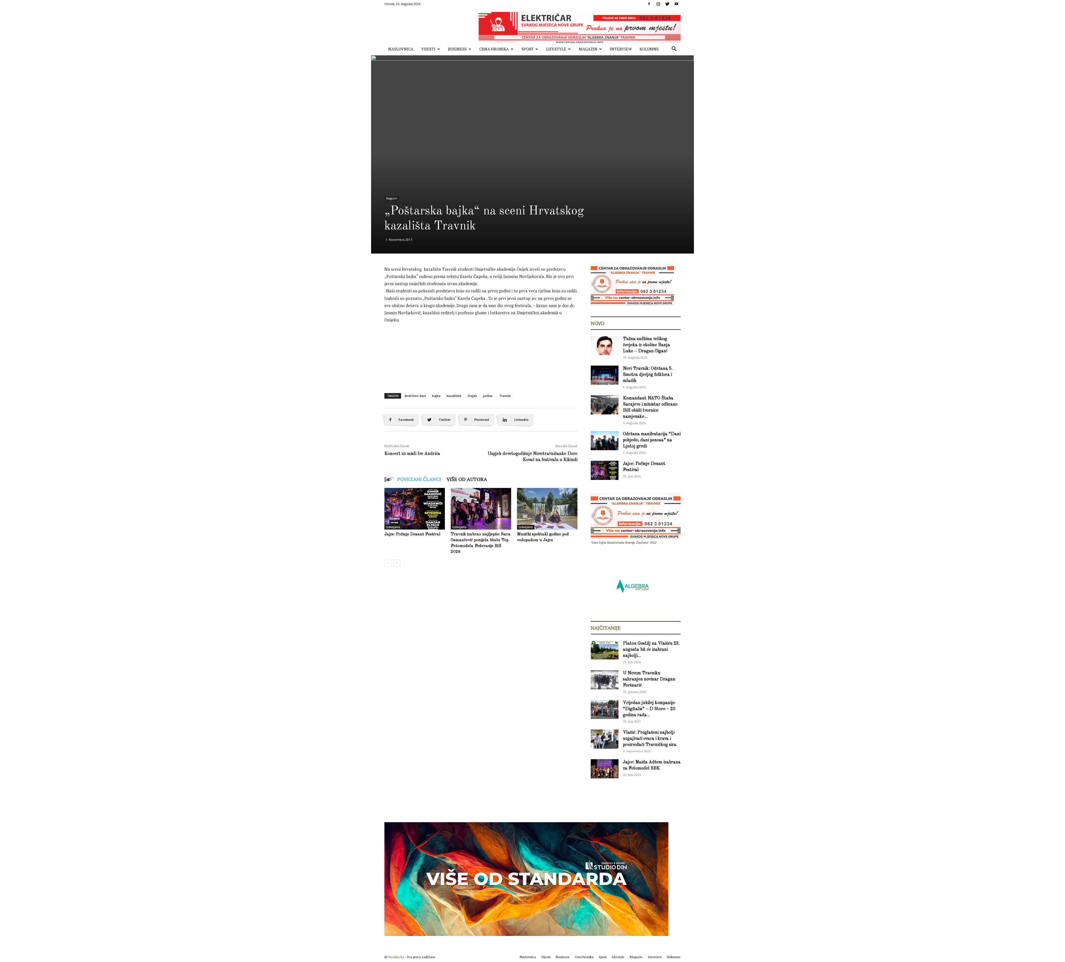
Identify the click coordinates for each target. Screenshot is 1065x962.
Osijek (472, 396)
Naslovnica (401, 49)
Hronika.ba (396, 957)
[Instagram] (658, 4)
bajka (436, 396)
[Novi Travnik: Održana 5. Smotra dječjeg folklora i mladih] (604, 375)
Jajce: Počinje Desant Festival (412, 534)
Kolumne (649, 49)
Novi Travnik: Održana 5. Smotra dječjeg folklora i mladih (648, 374)
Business (457, 49)
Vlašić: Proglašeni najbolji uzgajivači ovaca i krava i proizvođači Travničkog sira (649, 738)
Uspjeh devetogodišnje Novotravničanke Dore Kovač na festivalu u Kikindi (532, 457)
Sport (527, 49)
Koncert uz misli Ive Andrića (412, 454)
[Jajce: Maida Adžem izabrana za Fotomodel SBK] (604, 768)
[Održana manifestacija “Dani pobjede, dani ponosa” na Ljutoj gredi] (604, 440)
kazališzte (454, 396)
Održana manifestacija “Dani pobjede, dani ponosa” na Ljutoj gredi (652, 440)
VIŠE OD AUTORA (467, 479)
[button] (674, 49)
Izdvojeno (393, 527)
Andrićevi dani (415, 396)
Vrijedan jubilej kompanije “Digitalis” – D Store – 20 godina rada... (649, 709)
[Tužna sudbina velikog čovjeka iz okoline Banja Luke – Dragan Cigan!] (604, 345)
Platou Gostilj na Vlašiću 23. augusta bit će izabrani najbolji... (651, 649)
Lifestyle (556, 49)
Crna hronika (494, 49)
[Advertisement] (485, 343)
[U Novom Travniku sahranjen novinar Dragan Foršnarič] (604, 679)
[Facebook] (649, 4)
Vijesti (428, 49)
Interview (621, 49)
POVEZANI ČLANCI (419, 479)
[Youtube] (676, 4)
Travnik (505, 396)
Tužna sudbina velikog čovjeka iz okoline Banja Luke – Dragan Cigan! (646, 345)
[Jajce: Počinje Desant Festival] (414, 509)
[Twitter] (667, 4)
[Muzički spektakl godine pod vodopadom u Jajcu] (547, 509)
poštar (488, 396)
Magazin (588, 49)
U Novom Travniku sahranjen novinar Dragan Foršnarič (649, 679)
